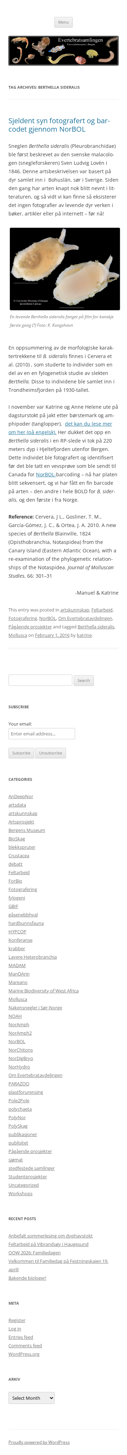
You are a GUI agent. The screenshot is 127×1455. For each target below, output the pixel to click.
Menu (63, 22)
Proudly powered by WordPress (39, 1442)
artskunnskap (74, 610)
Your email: (20, 724)
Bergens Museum (26, 830)
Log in (14, 1328)
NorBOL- (46, 474)
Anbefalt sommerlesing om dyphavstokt (50, 1236)
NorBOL (47, 618)
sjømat (15, 1159)
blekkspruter (21, 847)
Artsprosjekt (21, 822)
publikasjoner (22, 1134)
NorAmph (18, 1024)
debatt (15, 864)
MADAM (17, 965)
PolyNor (17, 1117)
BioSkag (16, 838)
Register (16, 1320)
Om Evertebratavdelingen (85, 618)
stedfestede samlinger (31, 1168)
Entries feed (20, 1337)
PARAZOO (18, 1083)
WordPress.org (24, 1354)
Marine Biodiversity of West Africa (43, 990)
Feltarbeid (102, 610)
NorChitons (20, 1050)
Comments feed (25, 1345)
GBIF (13, 906)
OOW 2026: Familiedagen (34, 1252)
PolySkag (18, 1126)
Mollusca (17, 635)
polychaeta (20, 1109)
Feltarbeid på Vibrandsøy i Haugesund (48, 1244)
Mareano (18, 982)
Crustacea (18, 855)
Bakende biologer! (27, 1278)
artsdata (17, 805)
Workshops (20, 1193)
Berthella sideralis (96, 626)
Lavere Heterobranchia (32, 957)
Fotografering (22, 618)
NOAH (15, 1016)
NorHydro (19, 1067)
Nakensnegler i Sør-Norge (35, 1007)
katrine (84, 635)
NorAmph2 (20, 1033)
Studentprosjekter (27, 1176)
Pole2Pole (18, 1100)
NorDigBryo (20, 1058)
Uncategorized (23, 1185)
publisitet (18, 1143)
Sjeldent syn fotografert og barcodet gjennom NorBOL (59, 125)
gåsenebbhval (23, 914)
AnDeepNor (20, 796)
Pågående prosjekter (30, 626)
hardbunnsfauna (26, 923)
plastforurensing (25, 1092)
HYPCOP (17, 931)
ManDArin (19, 974)
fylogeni (16, 898)
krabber (16, 948)
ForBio (15, 881)
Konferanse (20, 940)
